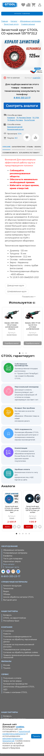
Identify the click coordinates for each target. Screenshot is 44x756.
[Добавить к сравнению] (35, 137)
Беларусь (7, 615)
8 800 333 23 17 (22, 97)
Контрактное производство (15, 684)
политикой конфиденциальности (16, 732)
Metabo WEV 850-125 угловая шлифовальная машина (12, 326)
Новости (7, 634)
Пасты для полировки (12, 558)
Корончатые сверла (12, 561)
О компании (8, 631)
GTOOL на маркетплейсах (14, 618)
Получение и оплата (12, 678)
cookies (20, 727)
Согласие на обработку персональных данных (20, 640)
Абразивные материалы (13, 550)
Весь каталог (9, 564)
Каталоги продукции (12, 586)
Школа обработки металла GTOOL (18, 597)
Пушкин (6, 668)
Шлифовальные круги (16, 291)
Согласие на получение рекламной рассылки (18, 645)
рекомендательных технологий (12, 739)
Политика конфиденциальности (17, 636)
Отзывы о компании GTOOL (15, 692)
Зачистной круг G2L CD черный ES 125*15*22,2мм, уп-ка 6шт (32, 509)
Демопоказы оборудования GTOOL (19, 687)
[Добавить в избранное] (27, 137)
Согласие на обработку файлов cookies (20, 652)
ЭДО (5, 689)
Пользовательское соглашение (17, 649)
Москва (6, 665)
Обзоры (6, 594)
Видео (6, 591)
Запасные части (12, 567)
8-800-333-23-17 (10, 576)
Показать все (28, 297)
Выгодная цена (10, 600)
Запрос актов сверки (12, 681)
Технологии (8, 588)
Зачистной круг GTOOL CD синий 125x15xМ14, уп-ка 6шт (12, 509)
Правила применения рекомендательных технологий (21, 656)
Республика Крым (11, 621)
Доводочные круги (15, 285)
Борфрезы (7, 556)
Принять (36, 736)
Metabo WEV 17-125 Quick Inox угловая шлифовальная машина (32, 326)
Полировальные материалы (15, 553)
